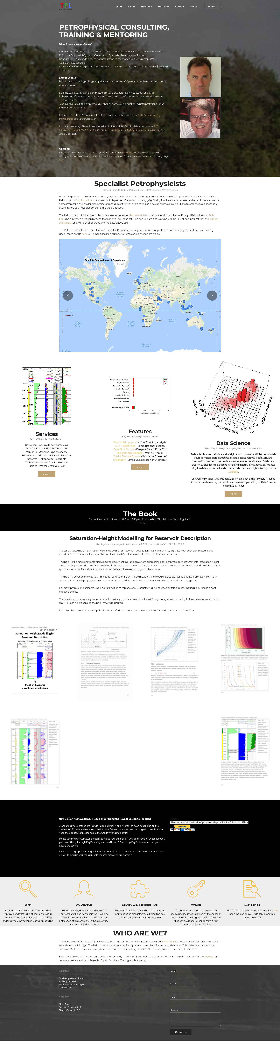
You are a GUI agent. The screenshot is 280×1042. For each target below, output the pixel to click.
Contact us (180, 1033)
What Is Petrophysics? (125, 443)
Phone (173, 998)
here (61, 160)
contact (128, 152)
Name (172, 972)
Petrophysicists (138, 215)
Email (172, 985)
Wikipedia (233, 472)
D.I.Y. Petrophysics (125, 447)
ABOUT (131, 6)
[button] (68, 296)
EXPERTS (179, 6)
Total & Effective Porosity (126, 457)
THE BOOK (213, 6)
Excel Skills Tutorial (123, 450)
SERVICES (145, 6)
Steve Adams (169, 942)
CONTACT (194, 6)
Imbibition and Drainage (129, 454)
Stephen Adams (85, 200)
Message (174, 1011)
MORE (46, 475)
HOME (119, 6)
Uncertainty (119, 461)
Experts (208, 957)
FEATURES (163, 6)
